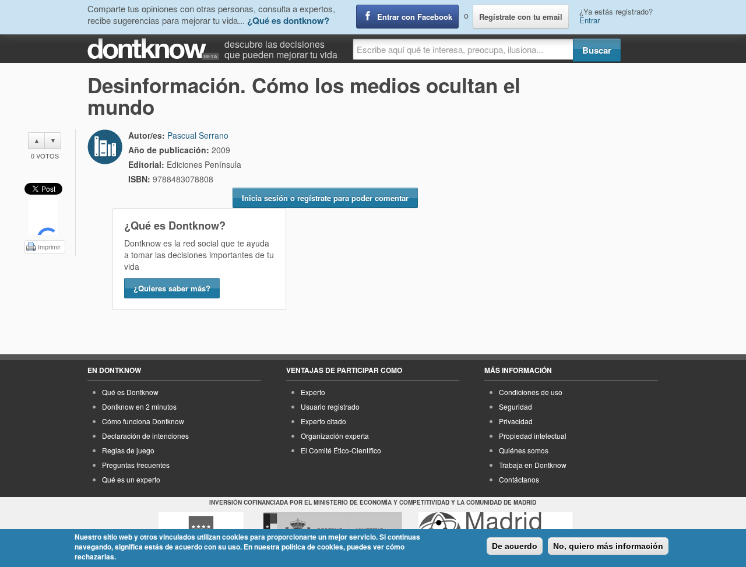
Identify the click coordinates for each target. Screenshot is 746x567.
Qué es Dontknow (130, 392)
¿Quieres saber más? (171, 288)
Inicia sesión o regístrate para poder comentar (325, 197)
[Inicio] (155, 49)
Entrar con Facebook (414, 16)
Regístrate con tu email (520, 16)
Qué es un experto (131, 479)
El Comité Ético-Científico (341, 450)
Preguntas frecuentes (136, 465)
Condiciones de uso (530, 392)
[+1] (43, 217)
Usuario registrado (330, 406)
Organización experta (335, 436)
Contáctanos (519, 479)
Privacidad (516, 421)
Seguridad (515, 406)
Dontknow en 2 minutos (139, 406)
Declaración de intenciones (145, 436)
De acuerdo (514, 546)
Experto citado (323, 421)
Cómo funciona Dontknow (143, 421)
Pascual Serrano (197, 135)
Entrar (589, 20)
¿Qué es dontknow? (288, 20)
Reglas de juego (128, 450)
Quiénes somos (523, 450)
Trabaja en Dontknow (532, 465)
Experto (313, 392)
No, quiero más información (608, 546)
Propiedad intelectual (532, 436)
